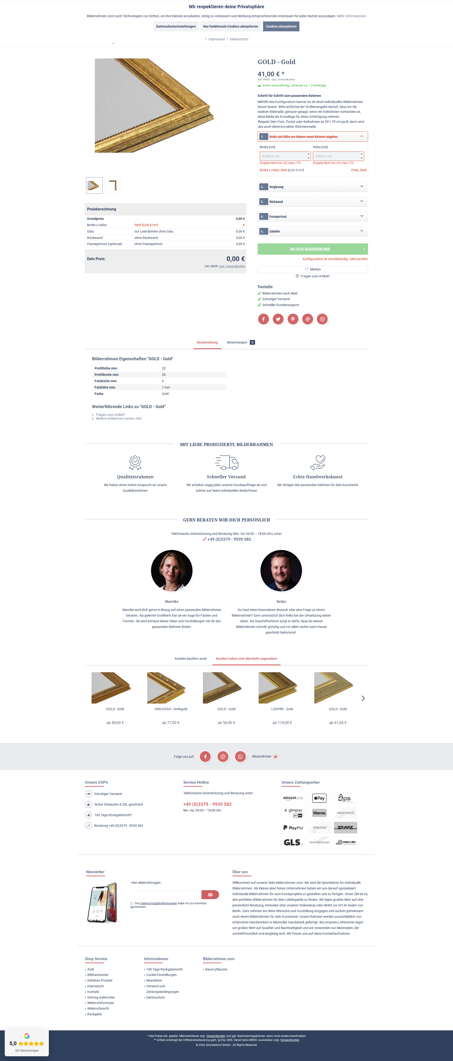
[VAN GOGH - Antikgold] (171, 687)
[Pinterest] (293, 319)
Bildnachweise (97, 975)
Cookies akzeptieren (281, 26)
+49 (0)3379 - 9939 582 (229, 539)
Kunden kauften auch (191, 658)
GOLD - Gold (115, 709)
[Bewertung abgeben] (313, 68)
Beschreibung (207, 342)
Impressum (95, 986)
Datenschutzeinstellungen (176, 26)
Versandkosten (215, 1036)
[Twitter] (278, 319)
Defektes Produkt (100, 980)
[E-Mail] (308, 319)
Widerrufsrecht (98, 1008)
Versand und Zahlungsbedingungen (162, 989)
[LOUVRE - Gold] (282, 687)
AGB (90, 969)
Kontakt (93, 992)
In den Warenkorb (310, 249)
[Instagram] (322, 319)
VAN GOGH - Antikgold (171, 709)
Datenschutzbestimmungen (158, 903)
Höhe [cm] (338, 152)
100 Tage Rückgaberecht (164, 969)
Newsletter (154, 980)
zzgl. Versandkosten (232, 266)
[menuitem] (108, 969)
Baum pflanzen (216, 969)
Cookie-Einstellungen (161, 975)
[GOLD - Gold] (115, 687)
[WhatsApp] (240, 756)
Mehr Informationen (351, 16)
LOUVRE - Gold (282, 709)
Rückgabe (94, 1014)
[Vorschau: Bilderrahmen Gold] (94, 185)
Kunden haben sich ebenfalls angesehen (246, 658)
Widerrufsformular (100, 1003)
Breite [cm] (285, 152)
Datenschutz (155, 997)
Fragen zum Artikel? (315, 276)
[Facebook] (263, 319)
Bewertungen (240, 342)
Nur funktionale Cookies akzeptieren (230, 26)
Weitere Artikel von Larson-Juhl (118, 418)
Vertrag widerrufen (101, 997)
